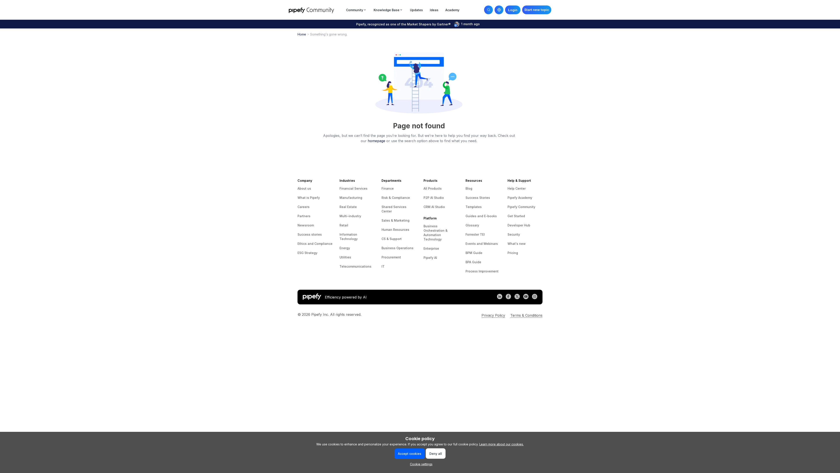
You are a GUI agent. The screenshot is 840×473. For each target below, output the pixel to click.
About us (304, 188)
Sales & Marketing (396, 220)
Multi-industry (350, 216)
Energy (345, 248)
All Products (433, 188)
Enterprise (431, 248)
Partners (304, 216)
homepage (376, 141)
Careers (304, 207)
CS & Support (392, 239)
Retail (344, 225)
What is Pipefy (309, 197)
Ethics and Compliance (315, 243)
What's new (517, 243)
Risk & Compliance (396, 197)
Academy (452, 10)
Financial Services (354, 188)
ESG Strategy (307, 253)
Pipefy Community (521, 207)
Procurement (391, 257)
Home (302, 34)
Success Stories (478, 197)
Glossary (472, 225)
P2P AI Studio (434, 197)
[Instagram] (534, 297)
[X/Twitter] (517, 297)
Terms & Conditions (526, 315)
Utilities (345, 257)
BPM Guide (474, 253)
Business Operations (397, 248)
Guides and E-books (481, 216)
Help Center (517, 188)
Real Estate (348, 207)
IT (383, 266)
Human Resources (395, 229)
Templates (474, 207)
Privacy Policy (493, 315)
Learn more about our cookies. (501, 444)
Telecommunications (355, 266)
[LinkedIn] (499, 297)
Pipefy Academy (520, 197)
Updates (416, 10)
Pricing (513, 253)
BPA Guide (473, 262)
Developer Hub (519, 225)
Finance (388, 188)
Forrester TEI (475, 234)
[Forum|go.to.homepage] (316, 9)
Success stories (310, 234)
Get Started (516, 216)
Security (514, 234)
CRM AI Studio (434, 207)
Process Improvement (482, 271)
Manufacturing (351, 197)
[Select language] (499, 9)
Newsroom (306, 225)
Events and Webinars (482, 243)
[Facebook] (508, 297)
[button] (536, 9)
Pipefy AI (430, 257)
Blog (469, 188)
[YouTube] (525, 297)
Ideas (434, 10)
